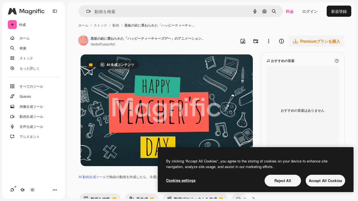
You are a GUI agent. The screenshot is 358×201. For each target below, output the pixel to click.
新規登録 (339, 11)
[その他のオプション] (268, 41)
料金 (290, 11)
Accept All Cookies (325, 180)
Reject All (282, 180)
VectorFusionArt (103, 44)
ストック (100, 25)
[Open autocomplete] (86, 11)
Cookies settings (181, 180)
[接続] (12, 189)
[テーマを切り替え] (32, 189)
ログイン (310, 11)
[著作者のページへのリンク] (83, 41)
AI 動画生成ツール (92, 176)
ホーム (83, 25)
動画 (115, 25)
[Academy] (22, 189)
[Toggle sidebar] (54, 11)
